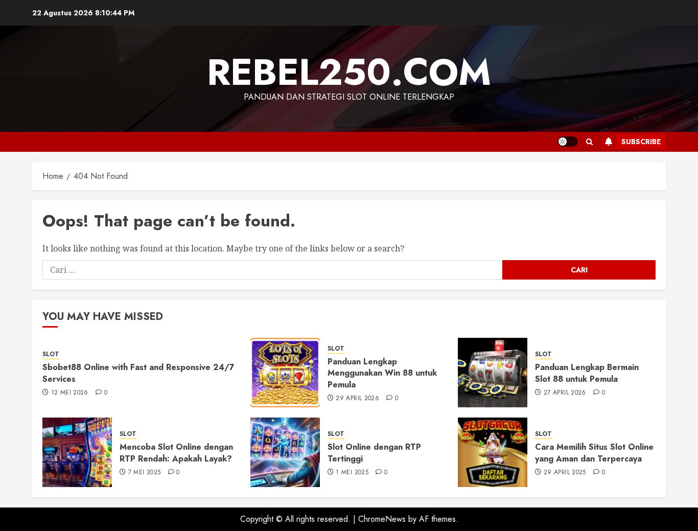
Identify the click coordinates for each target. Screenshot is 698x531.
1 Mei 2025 (352, 473)
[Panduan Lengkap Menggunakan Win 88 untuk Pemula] (285, 372)
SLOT (50, 354)
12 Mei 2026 (69, 393)
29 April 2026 (357, 399)
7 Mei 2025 (144, 473)
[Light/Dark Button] (567, 141)
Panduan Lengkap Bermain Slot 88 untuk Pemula (587, 372)
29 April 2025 (565, 473)
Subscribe (641, 141)
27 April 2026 (565, 393)
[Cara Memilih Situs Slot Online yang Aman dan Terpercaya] (492, 452)
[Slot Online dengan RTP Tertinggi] (285, 452)
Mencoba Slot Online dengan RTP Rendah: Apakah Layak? (176, 452)
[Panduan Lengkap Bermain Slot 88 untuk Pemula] (492, 372)
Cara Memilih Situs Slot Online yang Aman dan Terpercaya (594, 452)
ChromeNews (382, 519)
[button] (589, 142)
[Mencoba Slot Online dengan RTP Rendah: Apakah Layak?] (77, 452)
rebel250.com (349, 72)
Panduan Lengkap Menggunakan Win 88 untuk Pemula (382, 373)
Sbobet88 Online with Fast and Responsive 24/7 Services (138, 372)
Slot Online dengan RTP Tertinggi (374, 452)
